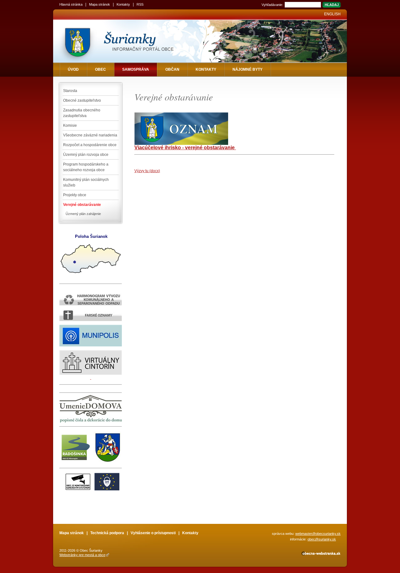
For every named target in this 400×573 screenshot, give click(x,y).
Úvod (73, 69)
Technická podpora (107, 533)
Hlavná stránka (70, 4)
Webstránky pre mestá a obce (82, 555)
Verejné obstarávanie (82, 204)
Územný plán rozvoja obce (85, 154)
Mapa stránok (99, 4)
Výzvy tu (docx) (147, 171)
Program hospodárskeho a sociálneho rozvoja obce (85, 167)
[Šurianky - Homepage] (129, 41)
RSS (140, 4)
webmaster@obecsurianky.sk (318, 533)
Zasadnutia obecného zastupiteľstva (81, 113)
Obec (100, 69)
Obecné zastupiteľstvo (82, 100)
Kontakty (123, 4)
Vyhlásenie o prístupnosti (153, 533)
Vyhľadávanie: (272, 5)
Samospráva (135, 69)
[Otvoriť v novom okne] (320, 554)
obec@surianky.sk (322, 539)
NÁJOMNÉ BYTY (247, 69)
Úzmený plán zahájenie (83, 214)
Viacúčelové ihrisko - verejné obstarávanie (185, 147)
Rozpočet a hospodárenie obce (90, 145)
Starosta (70, 91)
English (332, 14)
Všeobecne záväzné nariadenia (90, 135)
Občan (172, 69)
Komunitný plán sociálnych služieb (86, 182)
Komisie (70, 125)
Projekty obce (74, 195)
